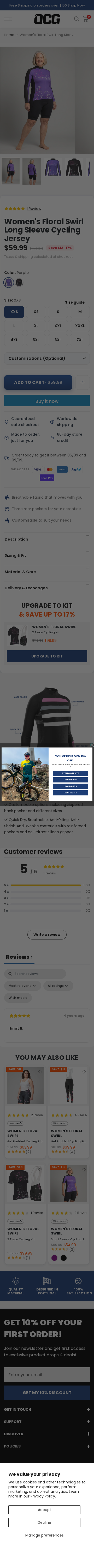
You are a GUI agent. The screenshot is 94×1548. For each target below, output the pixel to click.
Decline (44, 1522)
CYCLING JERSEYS (70, 773)
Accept (44, 1509)
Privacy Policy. (43, 1496)
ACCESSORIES (70, 792)
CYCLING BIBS (70, 780)
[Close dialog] (92, 745)
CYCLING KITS (70, 786)
